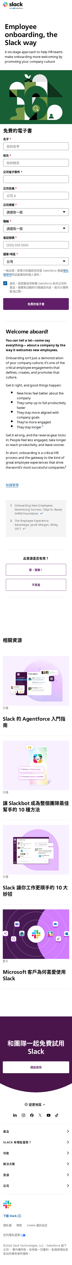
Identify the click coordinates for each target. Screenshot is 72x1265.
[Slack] (13, 5)
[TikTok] (57, 1115)
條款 (19, 1225)
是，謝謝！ (36, 570)
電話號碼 (10, 238)
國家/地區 (10, 254)
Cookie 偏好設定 (37, 1225)
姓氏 (7, 155)
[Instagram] (23, 1115)
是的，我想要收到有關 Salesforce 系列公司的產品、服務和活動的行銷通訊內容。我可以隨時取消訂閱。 (39, 287)
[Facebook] (32, 1115)
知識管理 (12, 484)
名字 (7, 139)
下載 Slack (10, 1216)
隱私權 (7, 1225)
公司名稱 (10, 188)
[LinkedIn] (15, 1115)
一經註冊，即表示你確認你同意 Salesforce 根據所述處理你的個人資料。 (36, 272)
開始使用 (36, 1067)
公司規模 (10, 205)
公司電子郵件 (12, 172)
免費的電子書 (36, 304)
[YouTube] (48, 1115)
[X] (40, 1115)
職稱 (7, 221)
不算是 (36, 585)
